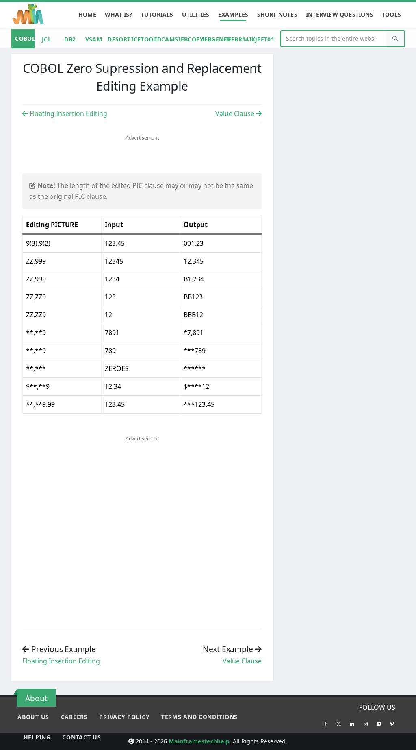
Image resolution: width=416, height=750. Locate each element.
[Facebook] (325, 723)
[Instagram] (365, 723)
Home (87, 14)
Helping (37, 737)
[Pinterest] (392, 723)
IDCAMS (165, 39)
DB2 (70, 39)
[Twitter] (338, 723)
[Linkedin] (352, 723)
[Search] (395, 39)
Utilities (196, 14)
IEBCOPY (188, 39)
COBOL (25, 38)
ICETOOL (141, 39)
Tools (391, 14)
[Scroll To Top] (402, 741)
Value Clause (235, 113)
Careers (74, 717)
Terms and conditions (199, 717)
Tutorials (157, 14)
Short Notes (277, 14)
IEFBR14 (236, 39)
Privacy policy (124, 717)
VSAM (93, 39)
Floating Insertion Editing (67, 113)
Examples (233, 14)
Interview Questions (339, 14)
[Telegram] (379, 723)
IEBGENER (212, 39)
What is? (118, 14)
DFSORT (118, 39)
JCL (46, 39)
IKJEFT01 (260, 39)
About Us (33, 717)
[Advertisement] (142, 158)
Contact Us (81, 737)
